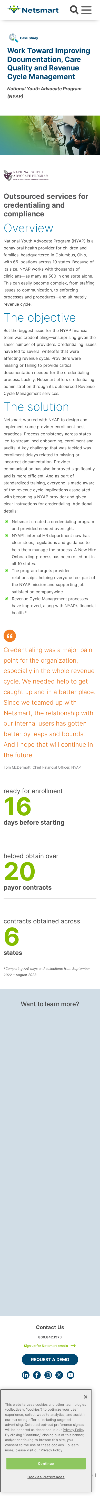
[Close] (85, 1397)
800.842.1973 (50, 1337)
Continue (46, 1463)
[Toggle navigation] (86, 10)
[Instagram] (48, 1375)
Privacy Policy (73, 1430)
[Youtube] (70, 1375)
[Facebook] (37, 1375)
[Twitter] (59, 1375)
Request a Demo (50, 1359)
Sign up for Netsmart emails (46, 1346)
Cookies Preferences (45, 1477)
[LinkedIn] (25, 1375)
